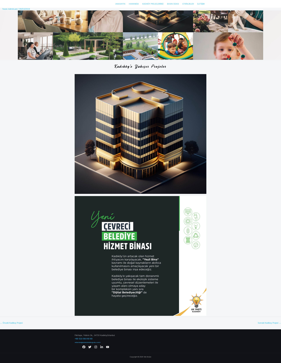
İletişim (201, 4)
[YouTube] (107, 347)
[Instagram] (95, 347)
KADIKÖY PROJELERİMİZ (153, 4)
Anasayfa (120, 4)
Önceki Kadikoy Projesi (11, 323)
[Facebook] (83, 347)
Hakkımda (134, 4)
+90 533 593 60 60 (84, 339)
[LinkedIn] (101, 347)
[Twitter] (89, 347)
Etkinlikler (188, 4)
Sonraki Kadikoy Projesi (269, 323)
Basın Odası (173, 4)
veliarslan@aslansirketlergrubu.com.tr (88, 342)
